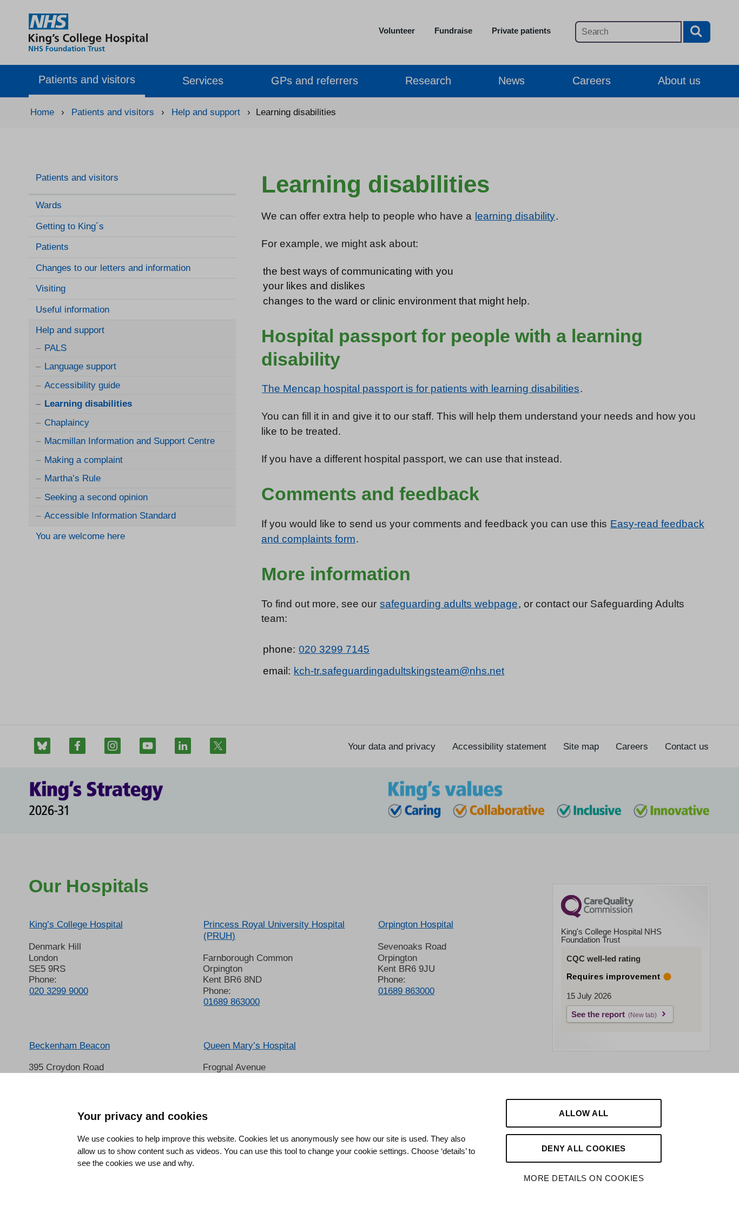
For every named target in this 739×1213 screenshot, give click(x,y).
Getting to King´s (70, 226)
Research (428, 81)
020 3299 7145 (334, 649)
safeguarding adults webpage (449, 603)
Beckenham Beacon (69, 1045)
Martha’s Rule (72, 478)
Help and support (70, 330)
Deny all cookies (584, 1148)
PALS (55, 348)
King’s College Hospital (76, 924)
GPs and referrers (314, 81)
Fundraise (453, 30)
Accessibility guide (82, 385)
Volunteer (397, 30)
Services (202, 81)
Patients (52, 247)
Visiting (50, 288)
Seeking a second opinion (96, 497)
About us (679, 81)
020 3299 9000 (58, 991)
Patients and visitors (86, 79)
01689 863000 (231, 1002)
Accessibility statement (499, 746)
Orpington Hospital (415, 924)
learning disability (515, 216)
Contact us (687, 746)
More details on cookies (584, 1178)
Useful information (72, 309)
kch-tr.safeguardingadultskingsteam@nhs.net (399, 671)
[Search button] (696, 32)
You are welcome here (80, 536)
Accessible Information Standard (110, 516)
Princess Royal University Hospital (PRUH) (274, 929)
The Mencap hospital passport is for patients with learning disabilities (420, 388)
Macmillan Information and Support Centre (129, 441)
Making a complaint (83, 460)
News (511, 81)
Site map (581, 746)
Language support (80, 366)
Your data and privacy (392, 746)
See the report (598, 1014)
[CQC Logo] (597, 915)
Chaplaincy (66, 422)
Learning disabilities (88, 404)
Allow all (584, 1113)
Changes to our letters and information (113, 268)
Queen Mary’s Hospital (249, 1045)
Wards (49, 205)
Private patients (521, 30)
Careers (591, 81)
